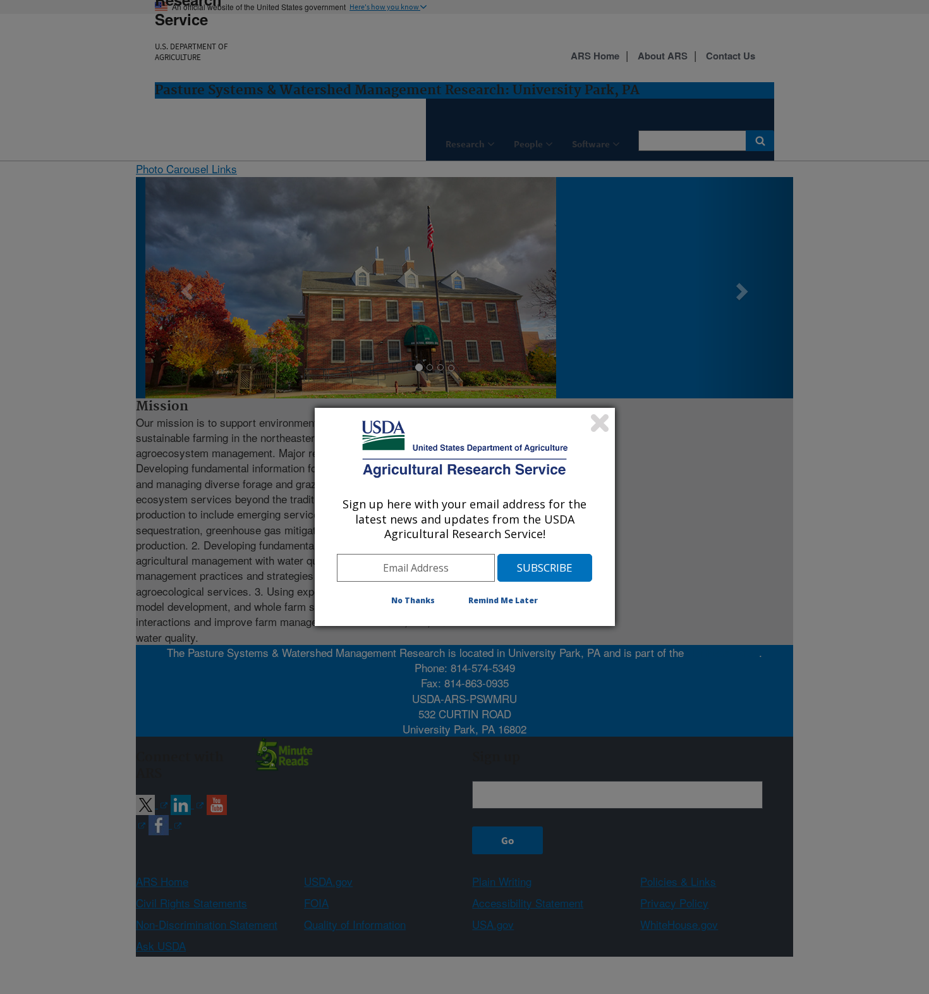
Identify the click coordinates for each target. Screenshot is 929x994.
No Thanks (413, 600)
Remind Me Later (503, 600)
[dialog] (465, 516)
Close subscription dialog (600, 423)
